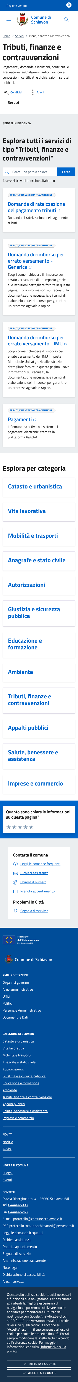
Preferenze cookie (24, 1342)
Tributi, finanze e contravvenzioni (27, 1097)
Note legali (10, 1267)
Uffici (6, 996)
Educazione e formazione (21, 1083)
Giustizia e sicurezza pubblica (24, 1076)
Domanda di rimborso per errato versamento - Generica (36, 260)
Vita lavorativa (13, 1048)
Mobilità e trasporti (17, 1055)
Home (6, 36)
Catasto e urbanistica (18, 1041)
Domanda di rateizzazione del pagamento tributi (36, 207)
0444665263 (18, 1211)
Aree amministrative (18, 989)
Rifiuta (42, 1363)
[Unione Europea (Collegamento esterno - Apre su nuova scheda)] (39, 941)
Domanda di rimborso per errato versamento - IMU (36, 340)
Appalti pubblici (14, 1104)
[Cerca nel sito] (66, 19)
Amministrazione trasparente (24, 1260)
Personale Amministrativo (22, 1010)
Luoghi (8, 1172)
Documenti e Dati (15, 1017)
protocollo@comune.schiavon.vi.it (37, 1218)
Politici (8, 1003)
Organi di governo (16, 982)
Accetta (42, 1372)
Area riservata (13, 1281)
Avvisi (7, 1148)
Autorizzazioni (13, 1069)
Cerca (66, 171)
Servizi (19, 36)
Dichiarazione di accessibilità (24, 1274)
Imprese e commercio (18, 1117)
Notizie (8, 1141)
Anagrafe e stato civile (19, 1062)
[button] (16, 6)
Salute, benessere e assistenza (25, 1110)
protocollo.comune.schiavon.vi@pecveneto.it (41, 1225)
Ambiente (10, 1090)
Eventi (7, 1179)
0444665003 (18, 1204)
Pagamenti (20, 419)
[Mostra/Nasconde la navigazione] (8, 19)
